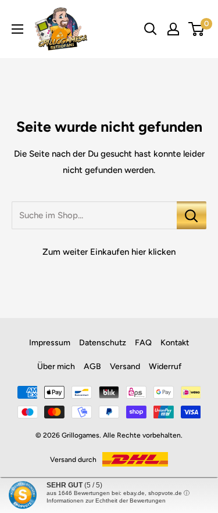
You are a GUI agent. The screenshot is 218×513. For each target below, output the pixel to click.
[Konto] (173, 29)
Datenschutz (102, 343)
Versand (125, 366)
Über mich (56, 366)
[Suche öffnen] (150, 29)
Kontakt (174, 343)
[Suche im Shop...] (191, 215)
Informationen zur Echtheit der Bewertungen (106, 500)
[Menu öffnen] (17, 29)
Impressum (49, 343)
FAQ (143, 343)
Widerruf (165, 366)
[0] (197, 29)
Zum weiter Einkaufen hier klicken (109, 252)
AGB (92, 366)
